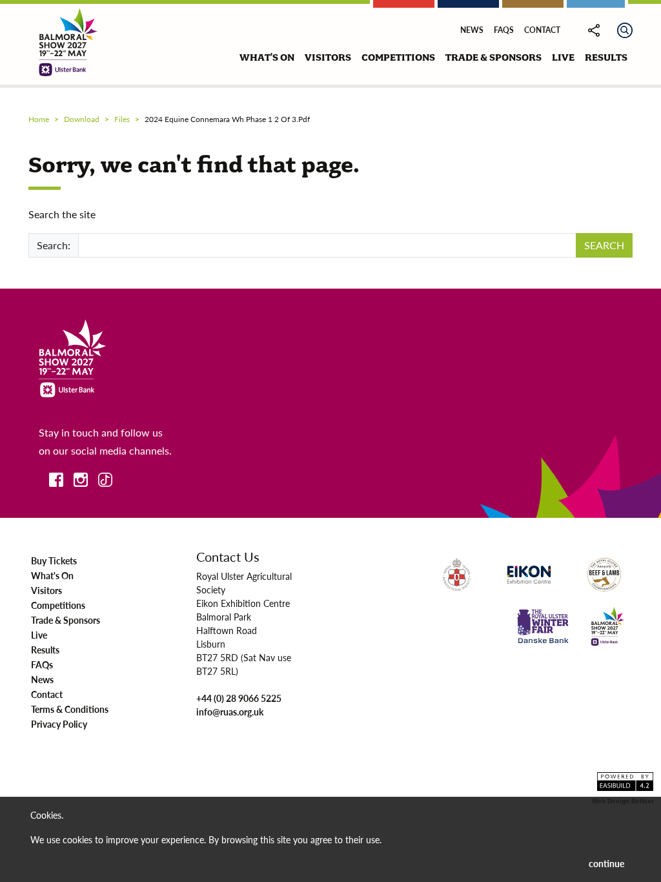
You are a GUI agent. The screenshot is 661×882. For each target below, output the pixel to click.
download (81, 119)
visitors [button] (328, 57)
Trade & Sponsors (65, 619)
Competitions (58, 605)
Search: (53, 245)
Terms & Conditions (69, 709)
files (122, 119)
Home (38, 119)
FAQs (504, 30)
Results (45, 649)
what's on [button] (266, 57)
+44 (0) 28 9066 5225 (238, 698)
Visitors (46, 590)
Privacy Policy (59, 723)
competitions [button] (398, 57)
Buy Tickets (54, 560)
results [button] (606, 57)
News (471, 30)
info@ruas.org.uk (229, 711)
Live (39, 634)
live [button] (563, 57)
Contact (542, 30)
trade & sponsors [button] (493, 57)
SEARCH (604, 245)
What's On (52, 575)
